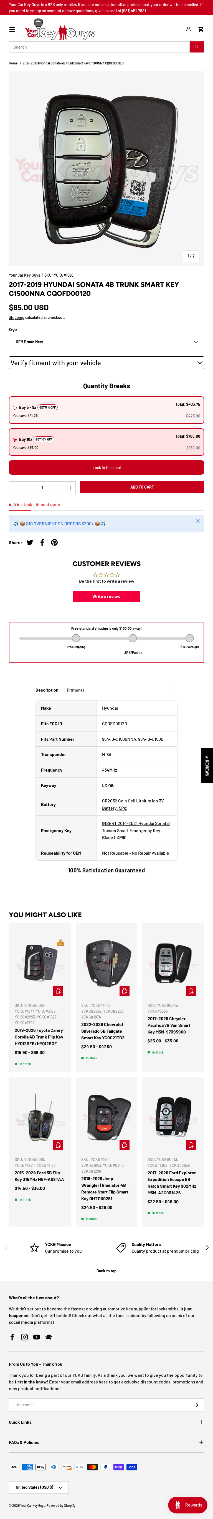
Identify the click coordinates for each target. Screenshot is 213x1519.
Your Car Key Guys (24, 275)
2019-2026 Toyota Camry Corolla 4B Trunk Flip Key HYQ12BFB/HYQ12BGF (39, 1036)
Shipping (16, 317)
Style (13, 329)
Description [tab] (47, 689)
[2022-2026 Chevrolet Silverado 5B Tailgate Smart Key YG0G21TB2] (106, 963)
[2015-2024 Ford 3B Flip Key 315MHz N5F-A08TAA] (40, 1117)
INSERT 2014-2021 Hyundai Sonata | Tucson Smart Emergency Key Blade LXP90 (136, 830)
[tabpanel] (107, 787)
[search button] (197, 46)
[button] (201, 29)
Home (13, 63)
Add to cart (142, 487)
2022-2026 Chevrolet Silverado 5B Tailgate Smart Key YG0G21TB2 (103, 1031)
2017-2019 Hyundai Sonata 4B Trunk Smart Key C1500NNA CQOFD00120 (73, 63)
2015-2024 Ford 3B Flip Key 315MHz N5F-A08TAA (39, 1176)
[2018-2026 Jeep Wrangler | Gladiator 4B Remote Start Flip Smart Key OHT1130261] (106, 1117)
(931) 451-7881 (134, 10)
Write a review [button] (106, 596)
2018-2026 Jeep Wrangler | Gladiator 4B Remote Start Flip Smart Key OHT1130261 (104, 1188)
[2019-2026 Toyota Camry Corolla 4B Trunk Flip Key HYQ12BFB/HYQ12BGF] (40, 963)
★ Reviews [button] (207, 765)
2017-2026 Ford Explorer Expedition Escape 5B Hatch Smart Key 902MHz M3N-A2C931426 (172, 1182)
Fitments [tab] (76, 689)
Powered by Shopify (61, 1505)
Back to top (106, 1270)
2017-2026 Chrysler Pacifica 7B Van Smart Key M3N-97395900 (169, 1025)
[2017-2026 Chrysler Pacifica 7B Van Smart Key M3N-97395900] (173, 963)
